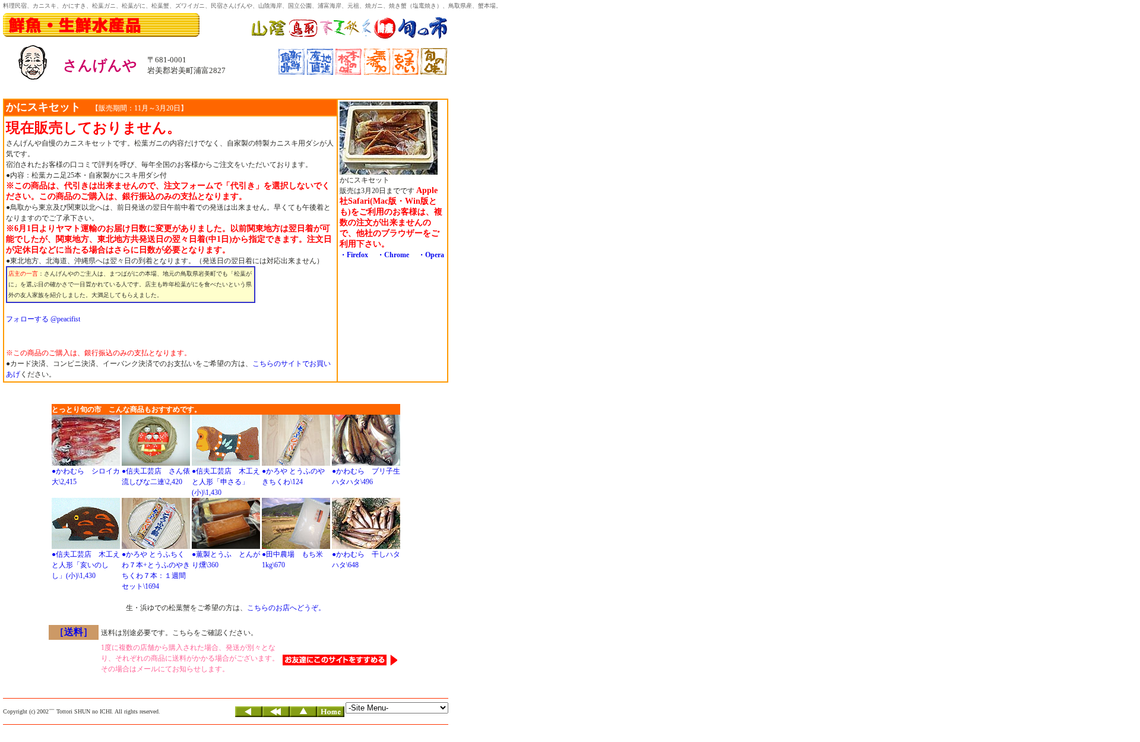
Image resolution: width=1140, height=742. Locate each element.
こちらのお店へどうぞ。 (286, 608)
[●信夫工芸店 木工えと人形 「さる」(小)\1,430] (226, 463)
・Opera (431, 255)
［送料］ (74, 632)
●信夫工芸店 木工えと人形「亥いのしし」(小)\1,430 (86, 565)
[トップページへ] (330, 715)
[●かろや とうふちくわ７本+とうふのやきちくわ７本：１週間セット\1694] (156, 546)
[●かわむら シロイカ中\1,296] (86, 463)
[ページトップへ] (303, 715)
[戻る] (248, 715)
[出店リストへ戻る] (276, 715)
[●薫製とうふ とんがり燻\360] (226, 546)
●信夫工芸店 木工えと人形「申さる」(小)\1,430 (226, 482)
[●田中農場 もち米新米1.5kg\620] (296, 546)
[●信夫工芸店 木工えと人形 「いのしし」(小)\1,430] (86, 546)
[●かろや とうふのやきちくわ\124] (296, 463)
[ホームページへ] (349, 37)
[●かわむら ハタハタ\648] (366, 546)
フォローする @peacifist (43, 319)
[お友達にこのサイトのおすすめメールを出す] (340, 663)
